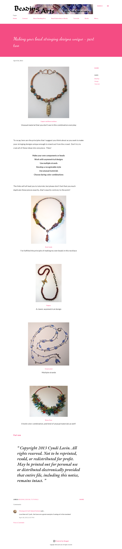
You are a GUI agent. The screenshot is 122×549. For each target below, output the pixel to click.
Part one (17, 435)
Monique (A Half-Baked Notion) (29, 511)
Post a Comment (18, 522)
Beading (96, 78)
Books (87, 18)
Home (15, 18)
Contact (25, 18)
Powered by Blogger (62, 541)
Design (96, 81)
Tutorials (76, 18)
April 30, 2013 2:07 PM (26, 517)
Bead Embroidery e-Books (59, 18)
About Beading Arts (39, 18)
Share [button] (96, 68)
